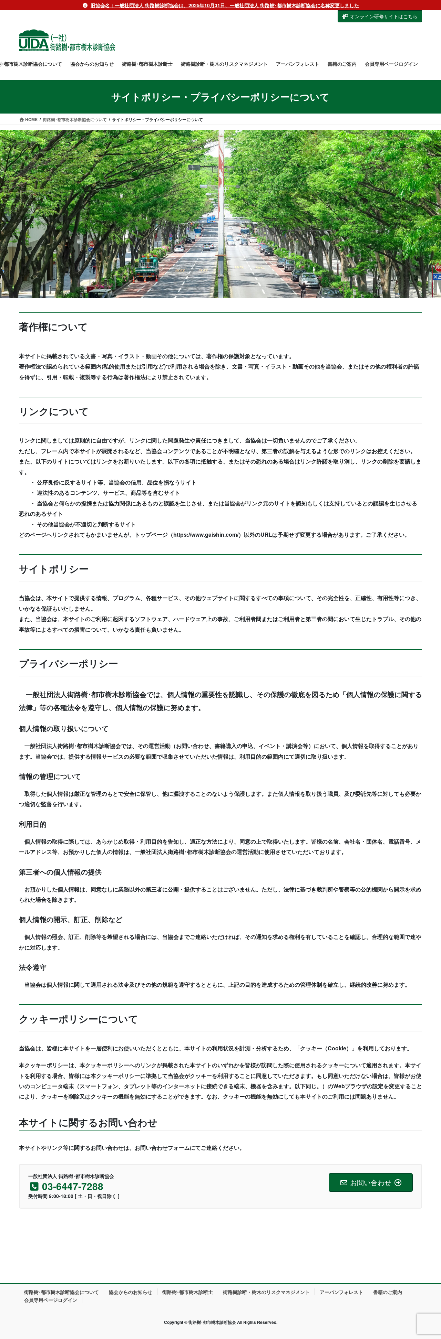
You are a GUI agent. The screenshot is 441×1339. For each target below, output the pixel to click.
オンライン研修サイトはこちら (384, 16)
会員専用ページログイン (50, 1299)
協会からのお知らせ (130, 1291)
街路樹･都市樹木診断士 (187, 1291)
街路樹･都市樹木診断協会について (61, 1291)
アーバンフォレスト (341, 1291)
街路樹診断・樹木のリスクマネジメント (266, 1291)
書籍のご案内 (387, 1291)
